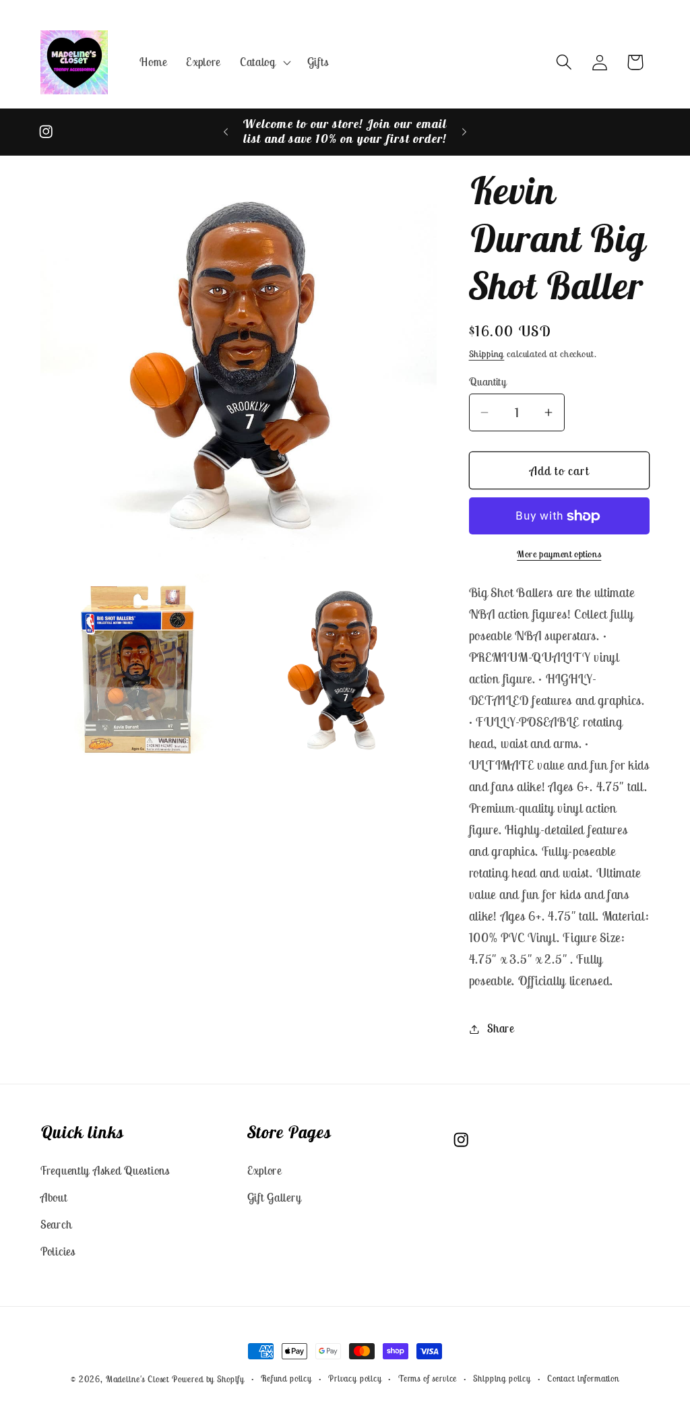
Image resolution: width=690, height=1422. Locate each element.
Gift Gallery (274, 1197)
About (53, 1197)
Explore (264, 1170)
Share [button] (500, 1028)
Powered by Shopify (208, 1379)
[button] (264, 62)
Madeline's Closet (137, 1379)
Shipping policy (502, 1378)
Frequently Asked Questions (105, 1170)
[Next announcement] (464, 132)
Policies (57, 1251)
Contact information (583, 1378)
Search (55, 1224)
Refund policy (286, 1378)
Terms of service (427, 1378)
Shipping (487, 354)
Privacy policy (355, 1378)
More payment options (559, 554)
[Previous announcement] (226, 132)
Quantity (488, 381)
